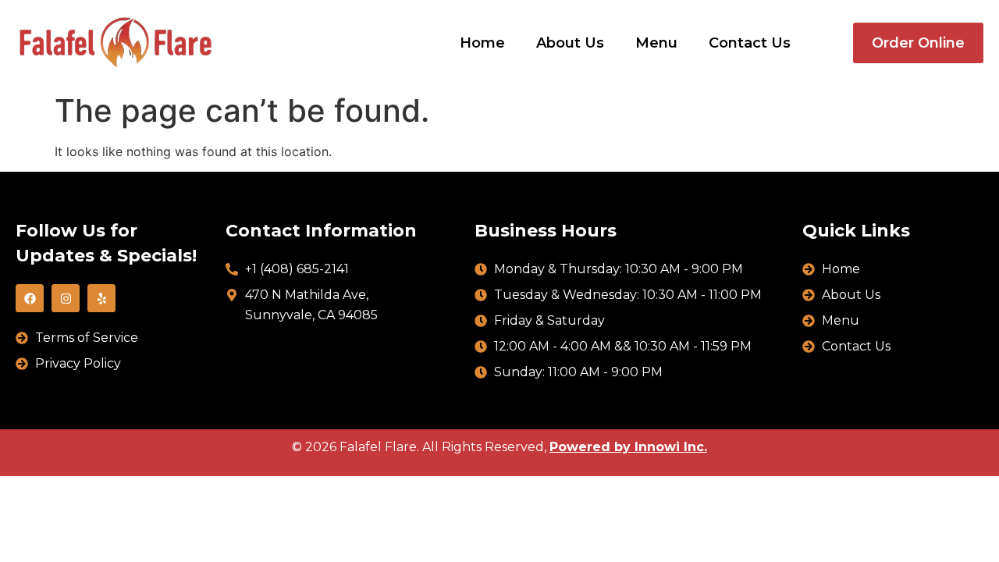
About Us (570, 43)
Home (482, 43)
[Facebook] (30, 298)
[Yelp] (101, 298)
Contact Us (750, 43)
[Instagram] (66, 298)
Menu (656, 43)
